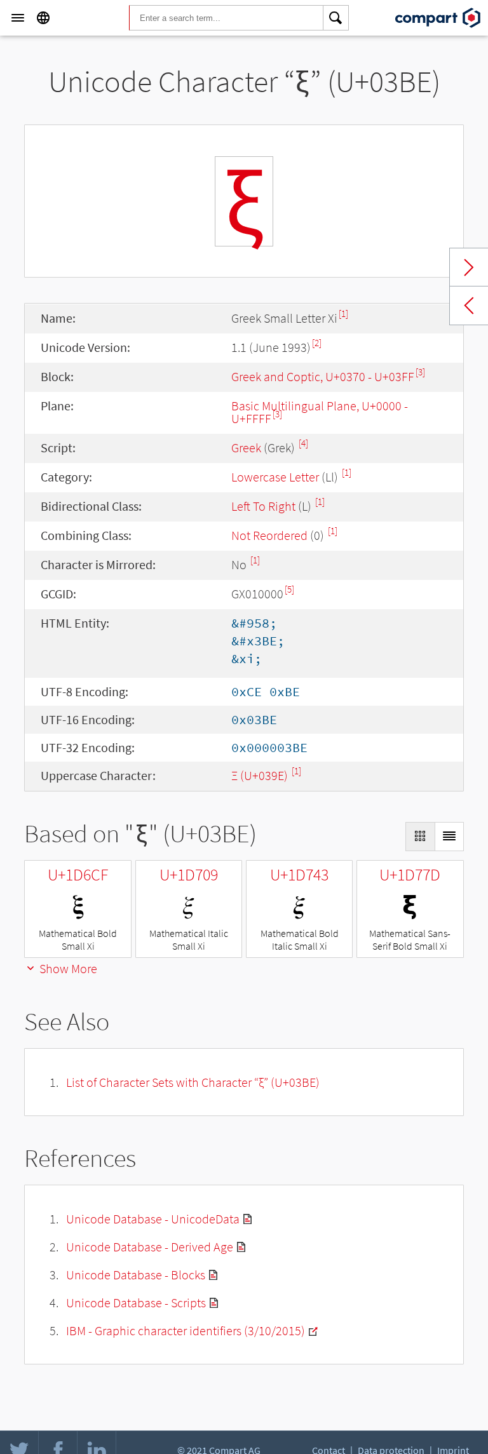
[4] (303, 443)
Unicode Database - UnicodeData (153, 1219)
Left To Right (263, 506)
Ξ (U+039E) (260, 775)
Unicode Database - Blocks (135, 1274)
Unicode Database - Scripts (136, 1302)
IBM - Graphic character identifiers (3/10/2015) (185, 1330)
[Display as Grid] (420, 836)
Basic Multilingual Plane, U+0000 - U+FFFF (319, 412)
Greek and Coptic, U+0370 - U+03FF (322, 376)
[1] (343, 313)
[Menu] (17, 17)
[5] (289, 589)
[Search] (336, 17)
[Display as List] (449, 836)
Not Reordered (269, 535)
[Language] (43, 17)
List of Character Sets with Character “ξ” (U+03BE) (193, 1082)
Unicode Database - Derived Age (149, 1247)
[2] (317, 343)
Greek (246, 447)
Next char (469, 267)
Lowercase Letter (275, 477)
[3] (420, 372)
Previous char (469, 305)
